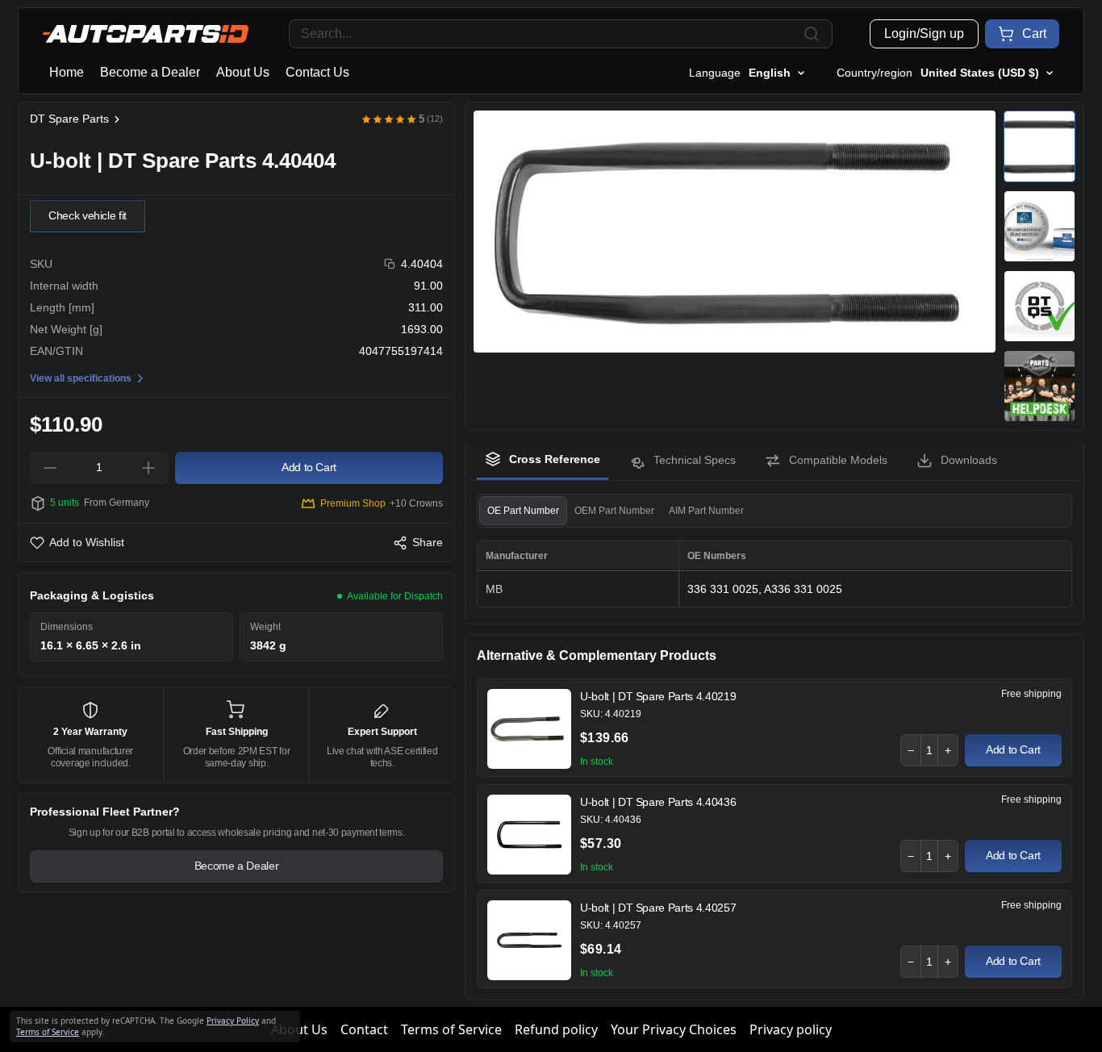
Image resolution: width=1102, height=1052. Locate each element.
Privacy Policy (233, 1020)
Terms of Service (451, 1029)
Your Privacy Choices (674, 1029)
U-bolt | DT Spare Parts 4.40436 (658, 801)
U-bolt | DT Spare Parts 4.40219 (658, 696)
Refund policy (556, 1029)
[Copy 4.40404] (390, 264)
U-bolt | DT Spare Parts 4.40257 (658, 907)
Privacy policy (790, 1029)
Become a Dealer (150, 72)
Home (66, 72)
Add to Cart (1013, 749)
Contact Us (317, 72)
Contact (364, 1029)
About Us (242, 72)
